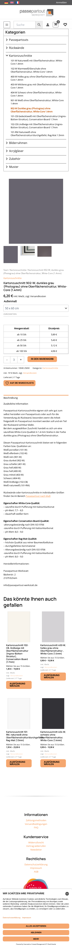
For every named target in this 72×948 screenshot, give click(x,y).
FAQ (36, 827)
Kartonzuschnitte (20, 56)
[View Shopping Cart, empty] (55, 24)
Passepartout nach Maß (38, 496)
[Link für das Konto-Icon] (47, 24)
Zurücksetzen (10, 314)
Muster (14, 167)
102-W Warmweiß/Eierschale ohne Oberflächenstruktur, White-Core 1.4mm (32, 70)
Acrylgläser (16, 151)
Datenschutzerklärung (36, 864)
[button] (65, 24)
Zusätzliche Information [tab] (15, 403)
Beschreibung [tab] (10, 397)
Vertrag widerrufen (36, 846)
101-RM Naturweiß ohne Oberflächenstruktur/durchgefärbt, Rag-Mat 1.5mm (37, 133)
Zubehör (14, 159)
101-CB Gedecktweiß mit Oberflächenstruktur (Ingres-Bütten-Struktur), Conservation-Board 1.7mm (38, 118)
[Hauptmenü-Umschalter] (6, 24)
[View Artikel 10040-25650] (10, 254)
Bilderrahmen (18, 143)
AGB (36, 871)
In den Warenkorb (42, 359)
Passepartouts (18, 40)
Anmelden (61, 2)
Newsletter (36, 849)
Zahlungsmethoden (36, 820)
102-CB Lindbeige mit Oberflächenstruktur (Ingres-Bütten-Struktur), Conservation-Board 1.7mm (37, 126)
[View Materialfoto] (44, 254)
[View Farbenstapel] (27, 254)
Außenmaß (10, 301)
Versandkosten (30, 373)
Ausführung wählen (17, 684)
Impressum (36, 867)
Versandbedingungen (36, 824)
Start (5, 269)
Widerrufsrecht (36, 842)
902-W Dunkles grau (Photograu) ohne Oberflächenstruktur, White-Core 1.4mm (32, 110)
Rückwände (16, 48)
